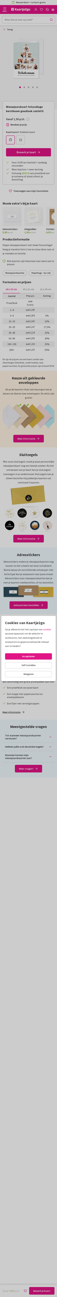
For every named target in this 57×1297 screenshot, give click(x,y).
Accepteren (28, 656)
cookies (47, 629)
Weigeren (28, 674)
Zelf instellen (28, 665)
